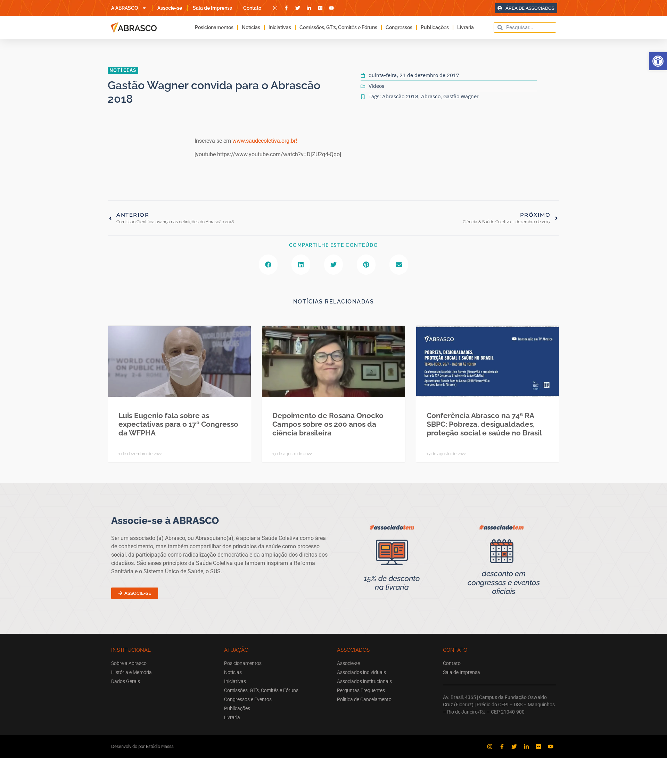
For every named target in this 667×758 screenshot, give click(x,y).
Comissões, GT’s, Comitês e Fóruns (338, 27)
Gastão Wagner (461, 96)
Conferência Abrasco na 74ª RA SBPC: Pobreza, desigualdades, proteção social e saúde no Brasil (484, 424)
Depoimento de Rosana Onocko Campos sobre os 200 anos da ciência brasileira (328, 424)
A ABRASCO (124, 8)
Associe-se (169, 8)
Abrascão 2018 (400, 96)
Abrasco (430, 96)
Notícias (251, 27)
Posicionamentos (214, 27)
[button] (658, 61)
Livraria (465, 27)
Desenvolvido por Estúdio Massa (142, 746)
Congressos (399, 27)
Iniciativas (280, 27)
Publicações (435, 27)
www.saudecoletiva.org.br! (264, 141)
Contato (252, 8)
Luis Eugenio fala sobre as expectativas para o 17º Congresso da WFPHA (178, 424)
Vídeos (376, 86)
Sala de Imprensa (212, 8)
